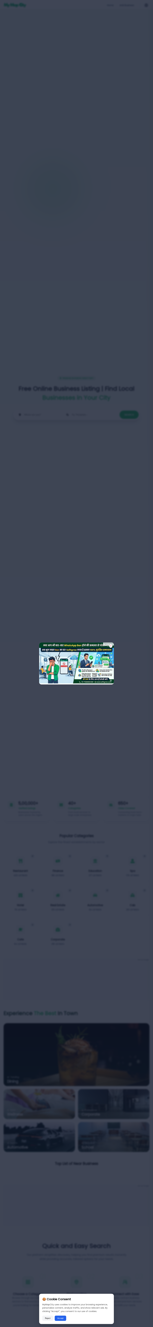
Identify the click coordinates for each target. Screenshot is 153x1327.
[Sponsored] (76, 682)
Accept (60, 1318)
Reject (48, 1318)
